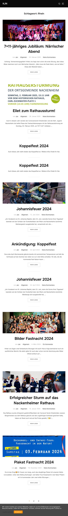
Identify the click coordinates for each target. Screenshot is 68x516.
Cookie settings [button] (7, 512)
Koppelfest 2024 (34, 146)
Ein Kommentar (48, 344)
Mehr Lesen (35, 72)
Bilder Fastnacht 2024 (34, 338)
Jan (16, 57)
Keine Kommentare (49, 57)
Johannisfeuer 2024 (33, 209)
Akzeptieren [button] (18, 512)
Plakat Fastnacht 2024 (34, 462)
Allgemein (23, 57)
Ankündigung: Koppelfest (34, 244)
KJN (5, 3)
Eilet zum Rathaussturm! (34, 110)
